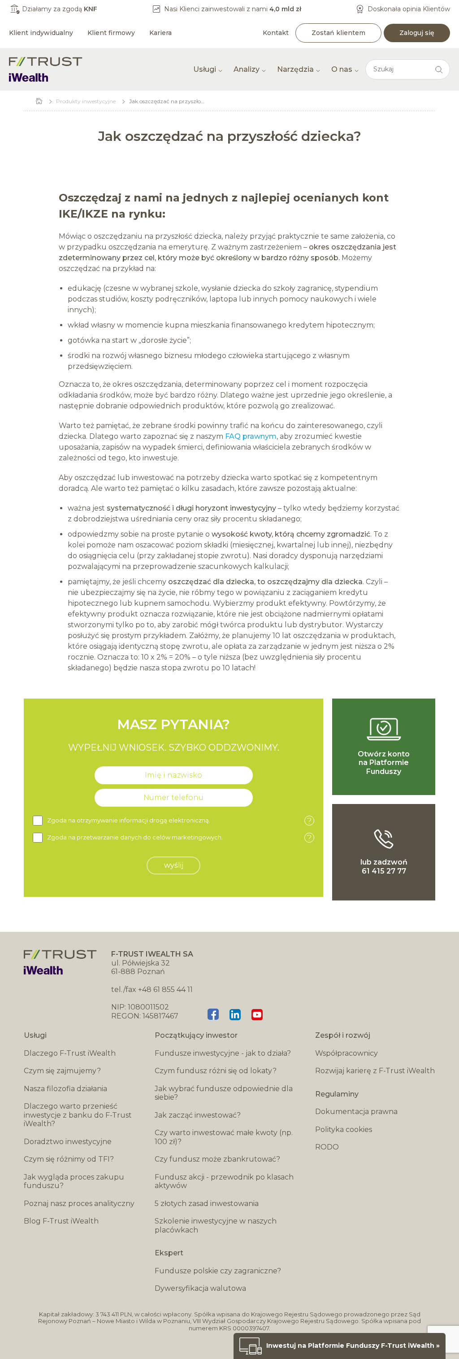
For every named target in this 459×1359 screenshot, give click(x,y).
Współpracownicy (346, 1053)
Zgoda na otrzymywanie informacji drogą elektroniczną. (179, 821)
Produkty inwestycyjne (86, 101)
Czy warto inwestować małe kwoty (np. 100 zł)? (224, 1137)
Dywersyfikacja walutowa (200, 1288)
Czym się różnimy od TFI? (69, 1159)
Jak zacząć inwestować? (198, 1115)
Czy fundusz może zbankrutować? (217, 1159)
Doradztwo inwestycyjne (68, 1141)
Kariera (160, 33)
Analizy (247, 69)
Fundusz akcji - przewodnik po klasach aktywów (224, 1181)
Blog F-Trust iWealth (61, 1221)
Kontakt (276, 33)
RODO (327, 1147)
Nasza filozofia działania (65, 1088)
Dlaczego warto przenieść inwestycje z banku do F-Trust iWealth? (78, 1115)
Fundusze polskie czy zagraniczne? (218, 1271)
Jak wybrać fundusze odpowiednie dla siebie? (224, 1093)
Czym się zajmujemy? (62, 1070)
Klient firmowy (111, 33)
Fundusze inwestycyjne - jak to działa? (223, 1053)
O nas (341, 69)
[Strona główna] (45, 69)
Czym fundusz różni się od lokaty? (216, 1070)
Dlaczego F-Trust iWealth (70, 1053)
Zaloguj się (416, 33)
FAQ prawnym (251, 436)
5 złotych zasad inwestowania (207, 1203)
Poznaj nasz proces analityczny (79, 1203)
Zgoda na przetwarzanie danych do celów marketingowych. (179, 838)
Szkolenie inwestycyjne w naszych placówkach (216, 1225)
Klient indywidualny (41, 33)
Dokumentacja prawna (356, 1111)
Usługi (204, 69)
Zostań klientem (338, 33)
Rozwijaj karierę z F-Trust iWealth (375, 1070)
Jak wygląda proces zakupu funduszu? (74, 1181)
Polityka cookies (343, 1129)
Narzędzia (295, 69)
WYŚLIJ (173, 865)
